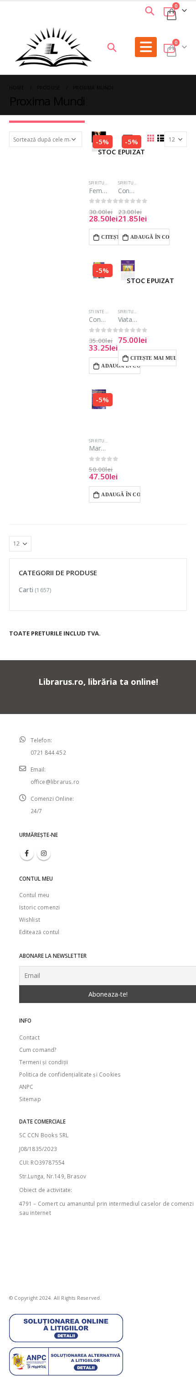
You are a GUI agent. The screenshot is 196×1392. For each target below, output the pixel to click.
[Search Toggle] (149, 10)
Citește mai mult (153, 358)
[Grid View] (150, 138)
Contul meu (34, 894)
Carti (26, 589)
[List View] (160, 138)
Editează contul (39, 931)
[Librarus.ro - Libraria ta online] (53, 47)
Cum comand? (38, 1049)
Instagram (44, 853)
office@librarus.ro (55, 781)
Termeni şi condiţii (43, 1062)
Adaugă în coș (150, 237)
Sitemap (30, 1099)
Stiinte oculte (105, 312)
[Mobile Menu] (146, 47)
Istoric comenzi (39, 907)
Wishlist (30, 919)
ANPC (26, 1086)
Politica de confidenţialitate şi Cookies (70, 1074)
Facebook (27, 853)
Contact (29, 1037)
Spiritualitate (105, 183)
